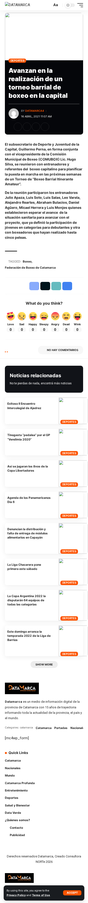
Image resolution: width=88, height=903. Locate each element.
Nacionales (78, 728)
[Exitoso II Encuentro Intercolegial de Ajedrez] (73, 411)
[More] (54, 127)
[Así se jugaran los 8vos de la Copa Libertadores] (73, 473)
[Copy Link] (36, 127)
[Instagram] (72, 756)
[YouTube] (66, 756)
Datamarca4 (34, 111)
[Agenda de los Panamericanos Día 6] (73, 505)
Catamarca (44, 728)
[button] (72, 892)
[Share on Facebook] (18, 127)
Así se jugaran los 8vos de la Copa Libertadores (27, 468)
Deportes (17, 60)
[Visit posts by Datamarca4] (14, 113)
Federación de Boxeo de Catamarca (30, 267)
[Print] (45, 127)
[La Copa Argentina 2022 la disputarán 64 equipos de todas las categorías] (73, 605)
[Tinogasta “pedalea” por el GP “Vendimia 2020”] (73, 442)
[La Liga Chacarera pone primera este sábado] (73, 572)
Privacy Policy (16, 895)
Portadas (60, 728)
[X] (59, 756)
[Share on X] (27, 127)
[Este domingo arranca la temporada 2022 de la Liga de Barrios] (73, 641)
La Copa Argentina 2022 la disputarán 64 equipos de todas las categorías (26, 600)
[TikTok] (79, 756)
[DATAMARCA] (17, 5)
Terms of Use (41, 895)
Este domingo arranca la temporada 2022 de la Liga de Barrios (29, 636)
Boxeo (27, 261)
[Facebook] (52, 756)
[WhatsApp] (52, 765)
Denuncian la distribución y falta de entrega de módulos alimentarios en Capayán (27, 533)
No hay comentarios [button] (62, 350)
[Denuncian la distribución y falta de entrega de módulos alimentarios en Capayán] (73, 538)
